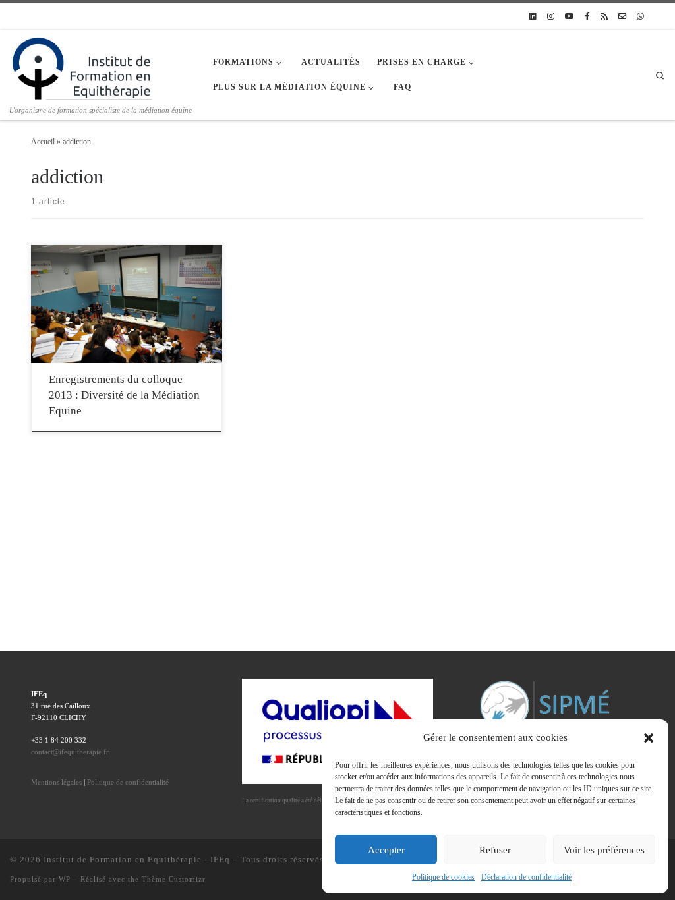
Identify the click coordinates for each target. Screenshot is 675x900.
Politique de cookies (443, 877)
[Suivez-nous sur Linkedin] (533, 17)
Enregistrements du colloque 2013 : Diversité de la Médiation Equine (124, 395)
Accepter (386, 850)
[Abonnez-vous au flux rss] (604, 17)
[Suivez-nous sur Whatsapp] (640, 17)
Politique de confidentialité (128, 782)
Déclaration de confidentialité (526, 877)
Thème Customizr (174, 879)
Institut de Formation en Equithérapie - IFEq (137, 859)
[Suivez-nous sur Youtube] (569, 17)
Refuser (495, 850)
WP (65, 879)
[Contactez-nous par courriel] (622, 17)
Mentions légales (56, 782)
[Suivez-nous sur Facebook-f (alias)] (587, 17)
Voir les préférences (604, 850)
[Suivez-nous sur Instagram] (550, 17)
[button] (648, 738)
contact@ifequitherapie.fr (70, 752)
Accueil (43, 142)
